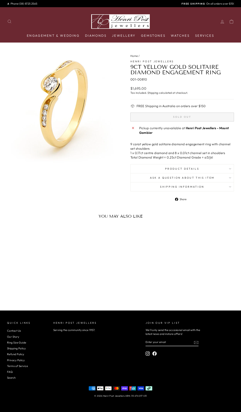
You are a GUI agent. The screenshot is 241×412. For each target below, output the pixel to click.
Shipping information (182, 186)
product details (182, 168)
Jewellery (123, 36)
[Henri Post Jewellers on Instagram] (148, 353)
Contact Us (14, 330)
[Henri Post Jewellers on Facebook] (154, 353)
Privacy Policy (16, 360)
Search (11, 377)
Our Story (13, 336)
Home (134, 56)
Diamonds (96, 36)
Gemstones (153, 36)
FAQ (10, 372)
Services (204, 36)
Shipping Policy (16, 348)
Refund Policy (15, 354)
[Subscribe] (196, 342)
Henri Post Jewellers (152, 61)
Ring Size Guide (16, 342)
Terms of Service (17, 366)
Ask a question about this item (182, 177)
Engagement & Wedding (53, 36)
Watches (180, 36)
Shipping (152, 92)
